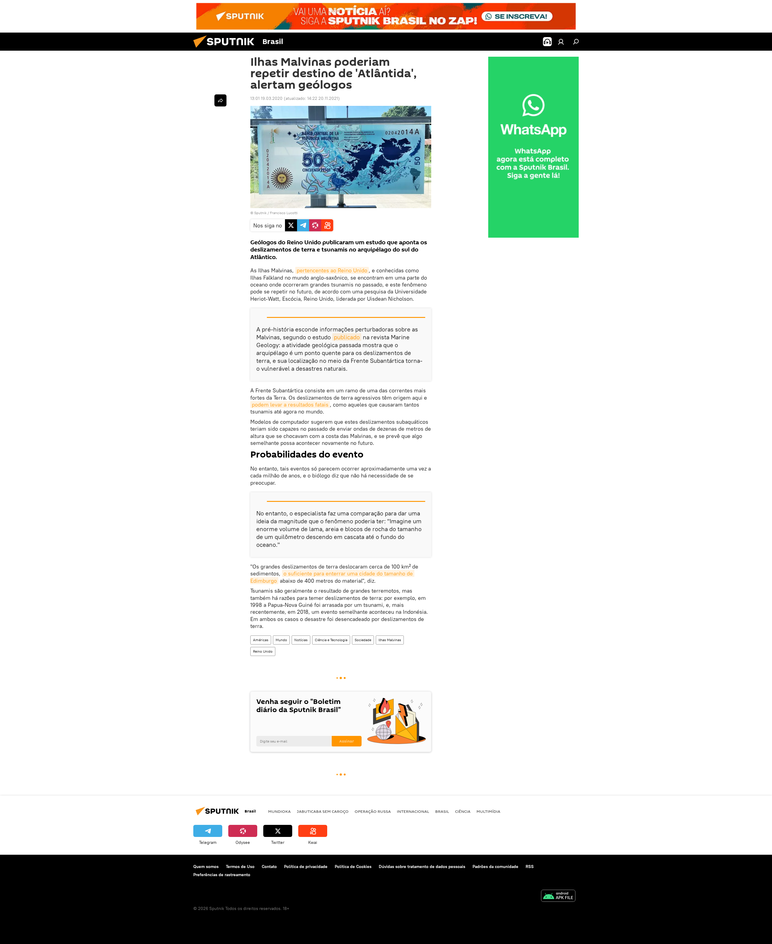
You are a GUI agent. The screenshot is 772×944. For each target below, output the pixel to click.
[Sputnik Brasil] (226, 49)
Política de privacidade (305, 866)
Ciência (462, 811)
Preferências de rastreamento (221, 874)
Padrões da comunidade (495, 866)
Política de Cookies (353, 866)
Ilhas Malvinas (389, 640)
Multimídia (488, 811)
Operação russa (373, 811)
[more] (220, 100)
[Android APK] (558, 896)
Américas (260, 640)
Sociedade (363, 640)
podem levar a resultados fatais (290, 404)
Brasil (442, 811)
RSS (530, 866)
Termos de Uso (240, 866)
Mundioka (279, 811)
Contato (269, 866)
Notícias (301, 640)
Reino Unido (263, 651)
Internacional (413, 811)
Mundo (281, 640)
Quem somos (206, 866)
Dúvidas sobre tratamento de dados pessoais (422, 866)
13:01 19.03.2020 (266, 98)
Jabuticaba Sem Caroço (323, 811)
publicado (347, 337)
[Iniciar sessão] (561, 42)
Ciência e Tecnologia (331, 640)
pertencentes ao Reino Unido (332, 270)
